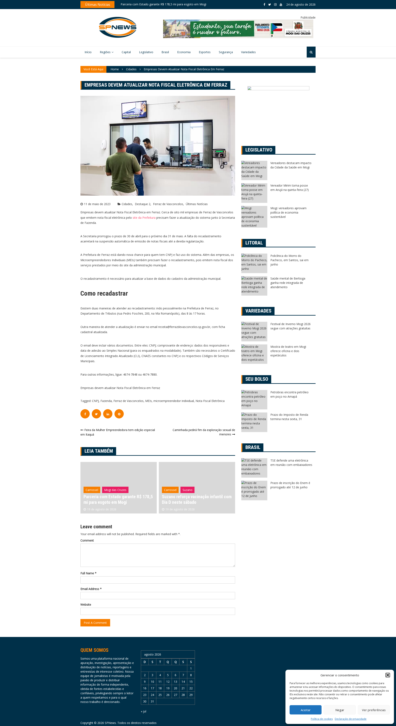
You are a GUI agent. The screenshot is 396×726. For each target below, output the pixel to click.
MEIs (148, 401)
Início (88, 52)
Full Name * (88, 573)
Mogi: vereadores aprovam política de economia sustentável (288, 212)
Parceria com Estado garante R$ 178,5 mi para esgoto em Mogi (163, 4)
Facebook (264, 4)
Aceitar (306, 710)
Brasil (165, 52)
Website (85, 604)
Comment (87, 540)
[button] (388, 675)
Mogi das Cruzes (115, 490)
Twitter (269, 4)
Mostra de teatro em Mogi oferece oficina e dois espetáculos (288, 351)
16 (144, 688)
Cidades (127, 204)
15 (191, 682)
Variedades (248, 52)
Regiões (105, 52)
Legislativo (146, 52)
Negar (339, 710)
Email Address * (91, 589)
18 (160, 688)
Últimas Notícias (197, 204)
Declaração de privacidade (351, 719)
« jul (143, 711)
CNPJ (95, 401)
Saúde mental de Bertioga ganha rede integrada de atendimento (287, 282)
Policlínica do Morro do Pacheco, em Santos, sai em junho (289, 260)
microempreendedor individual (173, 401)
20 (175, 688)
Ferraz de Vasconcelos (168, 204)
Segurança (226, 52)
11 (160, 682)
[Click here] (238, 29)
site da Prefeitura (144, 218)
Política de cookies (322, 719)
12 (168, 682)
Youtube (281, 4)
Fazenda (106, 401)
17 (152, 688)
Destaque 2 (142, 204)
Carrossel (92, 490)
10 (152, 682)
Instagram (275, 4)
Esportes (205, 52)
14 (183, 682)
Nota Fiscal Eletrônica (210, 401)
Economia (184, 52)
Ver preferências (374, 710)
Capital (126, 52)
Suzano (187, 490)
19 (168, 688)
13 (175, 682)
